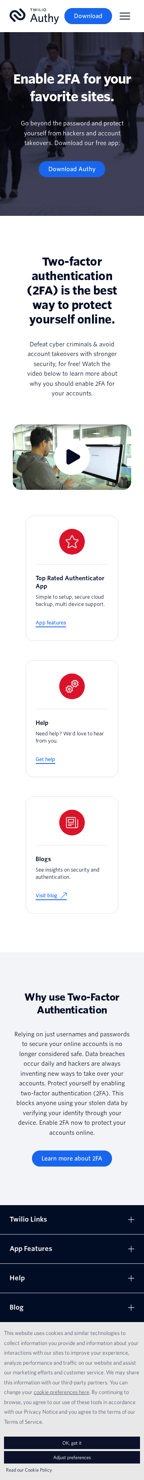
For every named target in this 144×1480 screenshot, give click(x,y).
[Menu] (124, 16)
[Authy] (34, 16)
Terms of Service (23, 1422)
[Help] (72, 719)
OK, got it (72, 1442)
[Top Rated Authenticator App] (72, 578)
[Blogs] (72, 855)
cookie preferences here (61, 1392)
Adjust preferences (72, 1457)
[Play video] (72, 457)
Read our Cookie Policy (29, 1469)
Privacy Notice (41, 1411)
